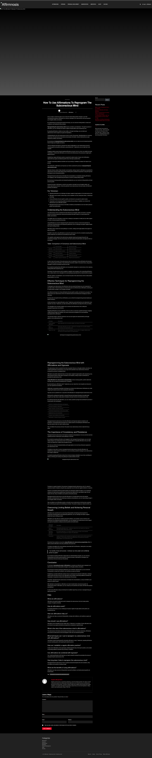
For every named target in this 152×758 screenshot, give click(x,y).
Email (43, 719)
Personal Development (73, 4)
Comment (44, 699)
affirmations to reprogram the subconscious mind (59, 674)
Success (105, 4)
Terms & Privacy (99, 754)
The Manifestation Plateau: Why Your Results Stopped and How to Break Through (102, 116)
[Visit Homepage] (10, 4)
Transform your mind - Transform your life (55, 754)
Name (43, 714)
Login (144, 4)
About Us (89, 754)
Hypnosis (63, 4)
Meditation (93, 4)
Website (69, 719)
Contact (93, 754)
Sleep (99, 4)
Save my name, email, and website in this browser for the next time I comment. (60, 725)
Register (149, 4)
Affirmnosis (46, 754)
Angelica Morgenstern (63, 112)
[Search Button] (140, 4)
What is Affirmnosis (106, 754)
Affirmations (55, 4)
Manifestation (84, 4)
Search (96, 97)
